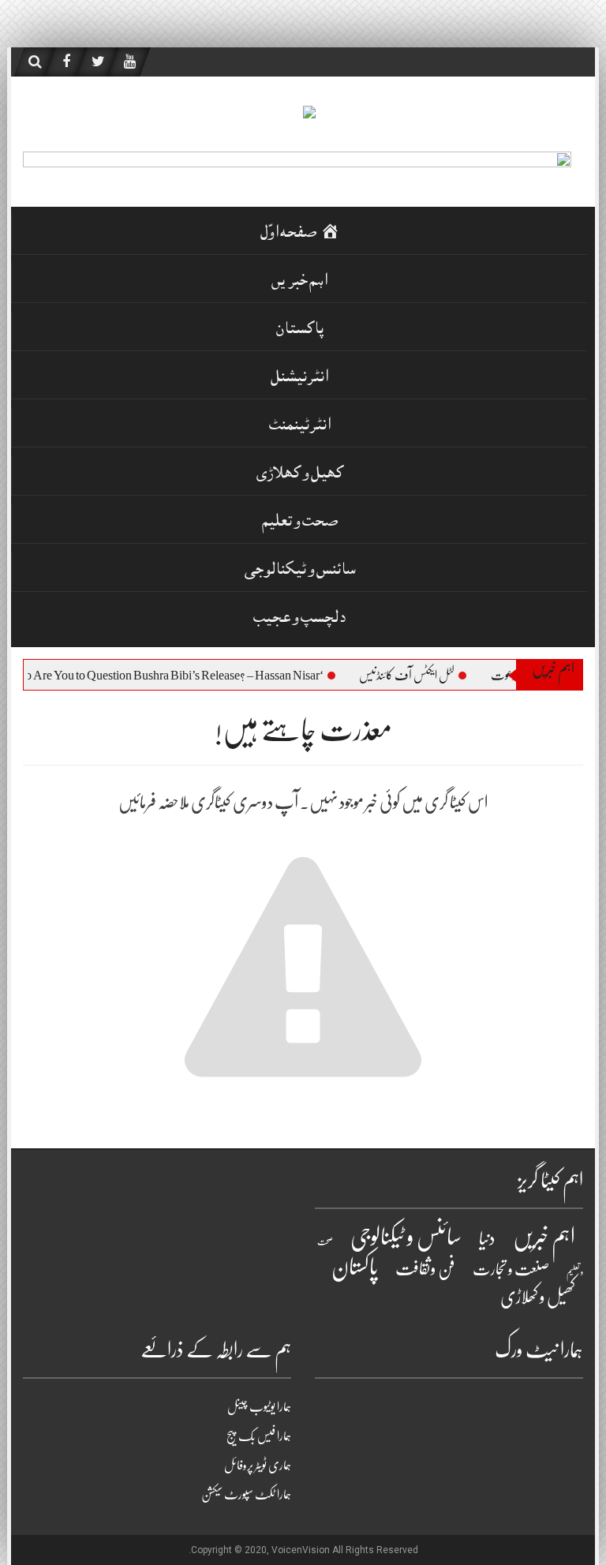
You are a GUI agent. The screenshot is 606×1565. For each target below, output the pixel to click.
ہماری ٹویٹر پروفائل (257, 1465)
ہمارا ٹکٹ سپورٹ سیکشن (246, 1494)
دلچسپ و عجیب (299, 619)
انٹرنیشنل (299, 378)
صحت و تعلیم (299, 523)
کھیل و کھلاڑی (299, 474)
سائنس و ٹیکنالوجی (300, 571)
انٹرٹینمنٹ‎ (300, 426)
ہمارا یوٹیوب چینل (259, 1407)
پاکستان (300, 330)
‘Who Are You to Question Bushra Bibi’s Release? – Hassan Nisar (179, 675)
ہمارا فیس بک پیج (258, 1436)
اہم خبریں (299, 282)
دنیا (487, 1238)
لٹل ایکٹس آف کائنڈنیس (421, 675)
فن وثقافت (425, 1268)
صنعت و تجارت (511, 1269)
